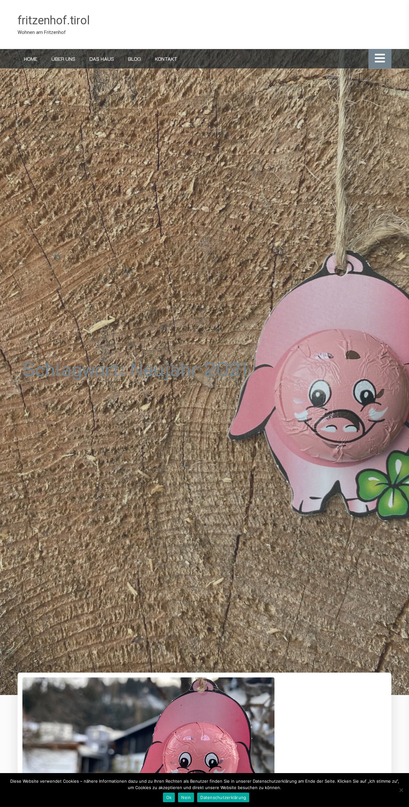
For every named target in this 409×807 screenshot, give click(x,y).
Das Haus (101, 58)
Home (30, 58)
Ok (169, 797)
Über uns (63, 58)
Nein (186, 797)
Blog (134, 58)
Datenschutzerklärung (223, 797)
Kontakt (166, 58)
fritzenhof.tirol (54, 20)
